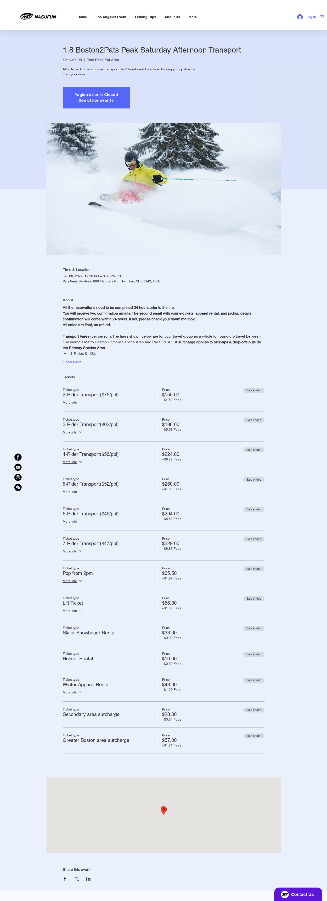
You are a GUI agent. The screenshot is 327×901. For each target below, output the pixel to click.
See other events (96, 100)
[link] (322, 16)
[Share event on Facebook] (65, 879)
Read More (72, 362)
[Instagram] (18, 477)
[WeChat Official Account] (18, 487)
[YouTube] (18, 467)
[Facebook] (18, 457)
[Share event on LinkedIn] (88, 879)
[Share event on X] (76, 879)
